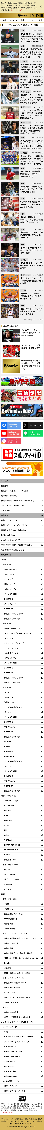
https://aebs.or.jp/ (8, 1112)
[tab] (22, 20)
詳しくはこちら (16, 10)
